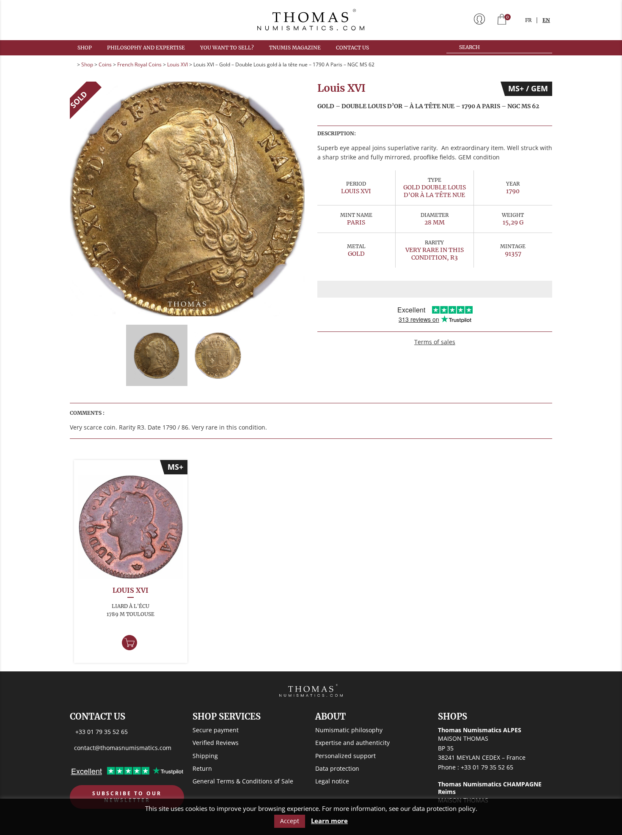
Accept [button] (289, 821)
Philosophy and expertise (146, 47)
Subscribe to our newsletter (127, 797)
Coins (105, 64)
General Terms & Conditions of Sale (243, 781)
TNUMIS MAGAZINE (295, 47)
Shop (84, 47)
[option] (187, 199)
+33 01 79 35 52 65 (101, 732)
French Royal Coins (139, 64)
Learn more (329, 821)
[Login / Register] (479, 20)
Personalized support (345, 756)
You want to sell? (227, 47)
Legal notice (332, 781)
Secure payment (216, 730)
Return (202, 768)
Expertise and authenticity (352, 743)
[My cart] (502, 20)
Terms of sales (434, 342)
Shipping (205, 756)
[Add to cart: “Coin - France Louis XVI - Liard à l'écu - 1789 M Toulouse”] (129, 642)
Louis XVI (177, 64)
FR (528, 20)
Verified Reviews (216, 743)
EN (546, 20)
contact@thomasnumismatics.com (122, 748)
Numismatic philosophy (349, 730)
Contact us (352, 47)
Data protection (337, 768)
